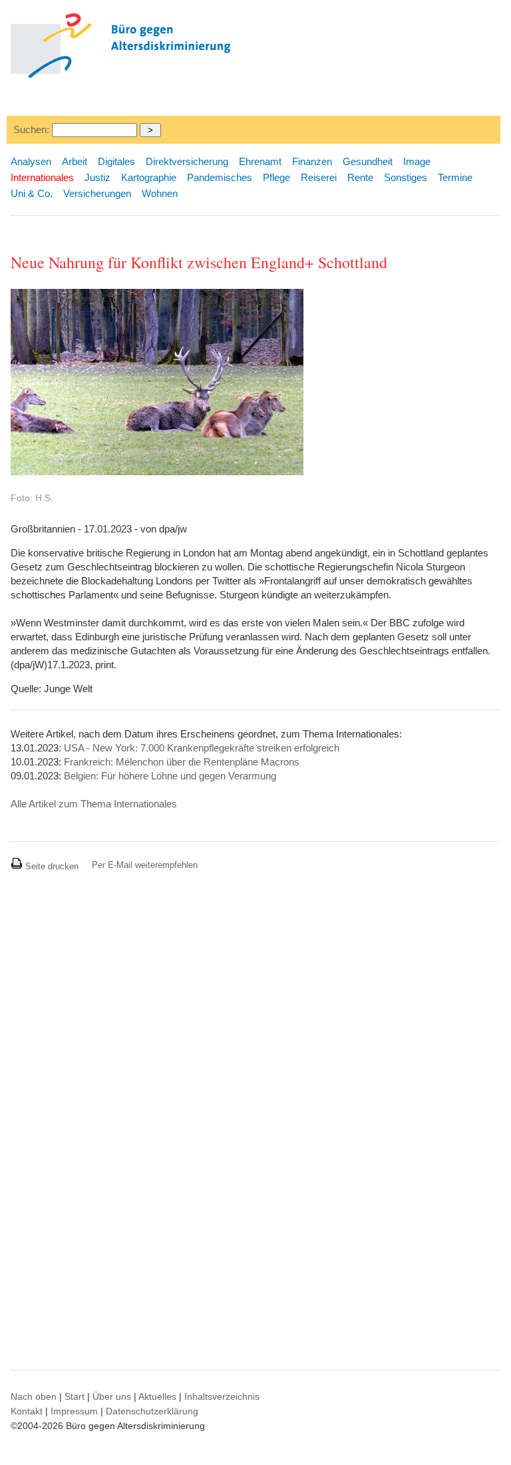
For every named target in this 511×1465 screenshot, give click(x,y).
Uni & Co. (32, 193)
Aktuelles (157, 1396)
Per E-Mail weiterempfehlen (145, 865)
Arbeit (74, 161)
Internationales (42, 177)
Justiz (97, 177)
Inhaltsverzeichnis (221, 1396)
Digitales (116, 161)
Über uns (111, 1396)
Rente (360, 177)
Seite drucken (51, 866)
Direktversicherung (187, 161)
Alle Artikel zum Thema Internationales (94, 803)
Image (416, 161)
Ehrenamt (260, 161)
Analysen (31, 161)
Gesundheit (368, 161)
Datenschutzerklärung (152, 1411)
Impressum (74, 1411)
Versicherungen (97, 193)
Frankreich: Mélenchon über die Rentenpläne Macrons (181, 761)
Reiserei (319, 177)
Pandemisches (219, 177)
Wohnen (160, 193)
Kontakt (27, 1411)
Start (75, 1396)
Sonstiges (405, 177)
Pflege (276, 177)
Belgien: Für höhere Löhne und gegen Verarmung (170, 775)
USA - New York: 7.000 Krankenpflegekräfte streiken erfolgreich (201, 747)
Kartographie (148, 177)
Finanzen (312, 161)
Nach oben (34, 1396)
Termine (455, 177)
